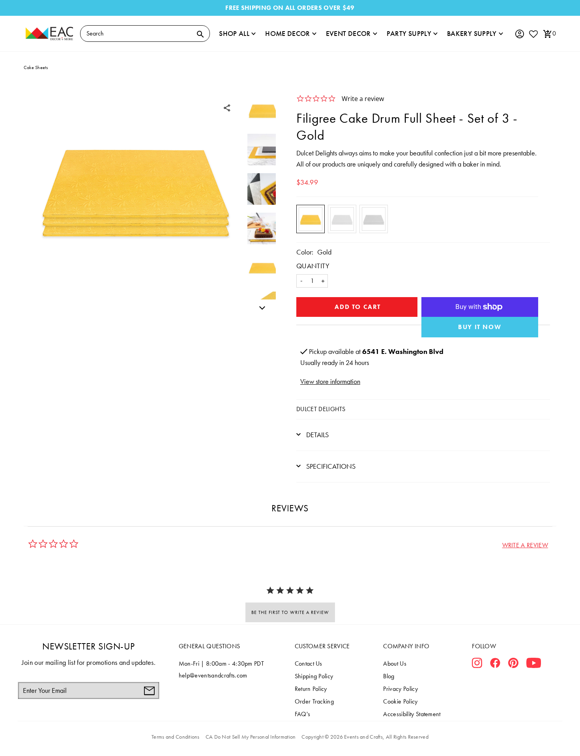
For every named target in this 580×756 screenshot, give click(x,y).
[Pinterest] (513, 664)
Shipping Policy (314, 676)
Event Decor (348, 33)
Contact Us (308, 663)
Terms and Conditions (176, 736)
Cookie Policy (400, 701)
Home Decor (287, 33)
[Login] (519, 34)
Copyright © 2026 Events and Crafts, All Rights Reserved (364, 736)
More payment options (480, 327)
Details (317, 434)
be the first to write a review (290, 612)
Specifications (330, 466)
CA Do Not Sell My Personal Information (251, 736)
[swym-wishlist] (533, 33)
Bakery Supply (472, 33)
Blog (388, 676)
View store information (330, 381)
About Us (394, 663)
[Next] (260, 306)
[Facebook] (495, 664)
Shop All (234, 33)
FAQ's (303, 714)
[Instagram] (477, 664)
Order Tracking (314, 701)
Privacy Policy (400, 689)
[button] (525, 545)
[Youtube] (533, 664)
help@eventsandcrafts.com (213, 675)
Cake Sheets (36, 67)
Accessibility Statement (411, 714)
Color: (304, 251)
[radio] (310, 219)
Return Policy (311, 689)
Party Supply (409, 33)
